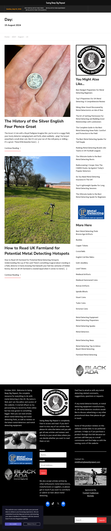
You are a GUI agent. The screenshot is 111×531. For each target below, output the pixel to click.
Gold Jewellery (82, 263)
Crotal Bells (80, 251)
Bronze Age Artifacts (84, 234)
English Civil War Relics (85, 257)
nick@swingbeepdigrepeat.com (87, 462)
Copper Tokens (82, 245)
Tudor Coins (81, 303)
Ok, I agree (13, 524)
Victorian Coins (82, 308)
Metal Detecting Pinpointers (87, 320)
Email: (42, 460)
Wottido (90, 495)
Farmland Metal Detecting (86, 354)
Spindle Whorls (82, 291)
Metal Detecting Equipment (55, 8)
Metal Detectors (82, 331)
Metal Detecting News (85, 340)
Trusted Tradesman (90, 493)
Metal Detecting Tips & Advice (36, 10)
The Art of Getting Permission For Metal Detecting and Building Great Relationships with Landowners (90, 119)
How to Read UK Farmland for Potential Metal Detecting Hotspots (37, 250)
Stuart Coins (81, 297)
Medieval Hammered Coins (87, 280)
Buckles (79, 240)
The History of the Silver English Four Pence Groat (34, 124)
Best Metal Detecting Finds (34, 8)
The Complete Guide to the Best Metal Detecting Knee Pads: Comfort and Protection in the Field (91, 130)
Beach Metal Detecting (85, 349)
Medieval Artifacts (83, 274)
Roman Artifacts (82, 286)
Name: (42, 450)
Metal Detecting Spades (85, 326)
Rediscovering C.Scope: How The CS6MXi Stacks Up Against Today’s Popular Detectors (90, 168)
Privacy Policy (31, 524)
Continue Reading (12, 148)
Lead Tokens (81, 268)
